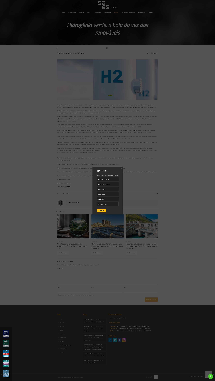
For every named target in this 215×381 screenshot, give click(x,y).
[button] (210, 376)
